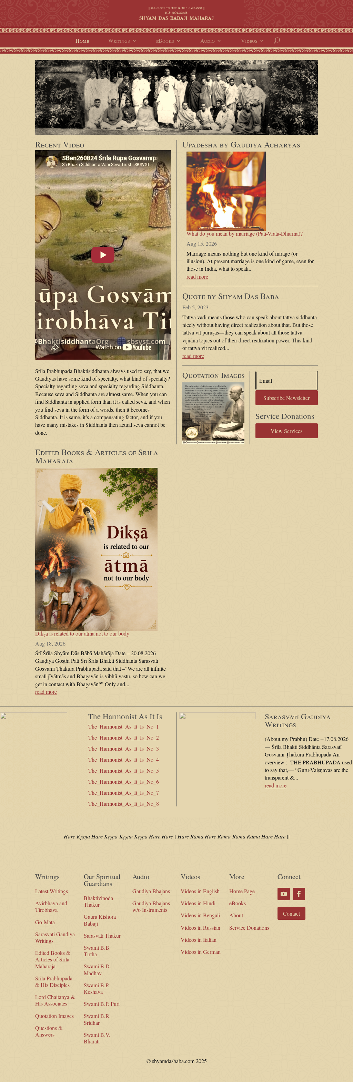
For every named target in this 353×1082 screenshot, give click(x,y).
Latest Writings (51, 891)
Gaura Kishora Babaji (100, 920)
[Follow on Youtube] (284, 894)
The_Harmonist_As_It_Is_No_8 (123, 803)
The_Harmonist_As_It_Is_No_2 (123, 737)
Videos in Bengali (200, 915)
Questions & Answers (48, 1031)
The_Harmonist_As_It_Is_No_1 (123, 726)
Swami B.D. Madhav (97, 969)
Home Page (242, 891)
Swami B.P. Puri (102, 1003)
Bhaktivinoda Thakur (98, 901)
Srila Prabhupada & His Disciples (53, 981)
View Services (286, 430)
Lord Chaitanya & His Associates (55, 1000)
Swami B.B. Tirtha (97, 951)
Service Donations (249, 927)
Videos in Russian (200, 927)
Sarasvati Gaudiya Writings (55, 937)
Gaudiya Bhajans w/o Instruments (151, 906)
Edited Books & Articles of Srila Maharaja (52, 959)
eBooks (165, 41)
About (236, 915)
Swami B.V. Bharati (97, 1038)
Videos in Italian (198, 939)
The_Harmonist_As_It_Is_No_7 (123, 792)
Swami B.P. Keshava (96, 988)
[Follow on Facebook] (299, 894)
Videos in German (201, 951)
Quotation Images (54, 1015)
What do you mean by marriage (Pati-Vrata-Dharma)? (244, 233)
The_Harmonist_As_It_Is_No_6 (123, 781)
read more (46, 691)
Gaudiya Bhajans (151, 891)
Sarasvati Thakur (102, 935)
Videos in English (200, 891)
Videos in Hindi (198, 903)
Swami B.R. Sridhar (97, 1019)
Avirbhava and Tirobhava (51, 906)
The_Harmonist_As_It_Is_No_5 (123, 770)
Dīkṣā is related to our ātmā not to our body (82, 633)
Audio (207, 41)
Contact (291, 913)
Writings (119, 41)
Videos (249, 41)
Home (82, 41)
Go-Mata (45, 922)
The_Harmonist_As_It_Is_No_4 (123, 759)
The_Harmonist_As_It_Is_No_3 (123, 748)
